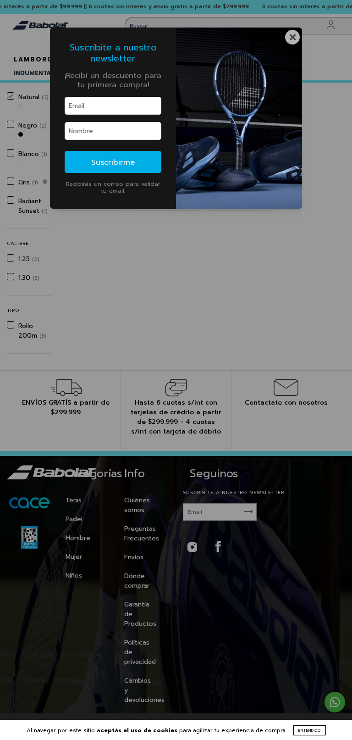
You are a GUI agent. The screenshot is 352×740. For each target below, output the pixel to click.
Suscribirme (113, 162)
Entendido (309, 730)
